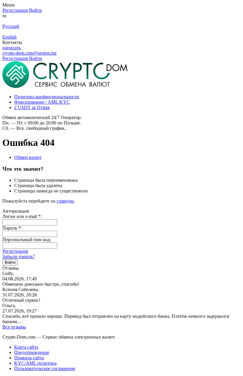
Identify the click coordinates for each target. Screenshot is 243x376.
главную (65, 200)
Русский (10, 26)
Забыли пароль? (18, 256)
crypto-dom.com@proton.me (29, 53)
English (9, 37)
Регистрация (15, 251)
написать (11, 47)
